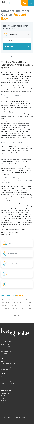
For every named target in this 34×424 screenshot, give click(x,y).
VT (26, 312)
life (17, 218)
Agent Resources (6, 402)
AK (6, 299)
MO (20, 306)
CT (23, 299)
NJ (6, 309)
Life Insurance (4, 353)
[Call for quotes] (24, 3)
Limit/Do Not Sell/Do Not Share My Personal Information (16, 381)
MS (16, 306)
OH (23, 309)
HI (6, 302)
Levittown (11, 232)
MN (13, 306)
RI (6, 312)
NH (3, 309)
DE (26, 299)
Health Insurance (5, 349)
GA (3, 302)
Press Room (4, 396)
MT (23, 306)
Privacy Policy (4, 376)
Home (3, 57)
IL (11, 302)
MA (6, 306)
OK (26, 309)
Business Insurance (6, 351)
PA (3, 312)
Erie (9, 234)
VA (29, 312)
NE (27, 306)
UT (23, 312)
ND (19, 309)
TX (19, 312)
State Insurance (5, 394)
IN (14, 302)
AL (3, 299)
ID (9, 302)
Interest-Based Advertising (8, 383)
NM (9, 309)
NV (30, 306)
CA (16, 299)
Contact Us (4, 385)
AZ (10, 299)
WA (11, 315)
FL (29, 299)
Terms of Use (4, 379)
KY (23, 302)
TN (16, 312)
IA (17, 302)
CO (20, 299)
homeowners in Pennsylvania (14, 122)
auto (23, 218)
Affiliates (3, 400)
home (19, 218)
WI (18, 315)
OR (30, 309)
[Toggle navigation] (31, 3)
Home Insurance (5, 347)
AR (13, 299)
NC (16, 309)
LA (27, 302)
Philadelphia (4, 232)
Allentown (4, 234)
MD (3, 306)
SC (9, 312)
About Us (3, 398)
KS (20, 302)
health (13, 218)
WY (22, 315)
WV (15, 315)
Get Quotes (9, 47)
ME (30, 302)
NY (13, 309)
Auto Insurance (5, 344)
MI (9, 306)
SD (13, 312)
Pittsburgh (16, 232)
